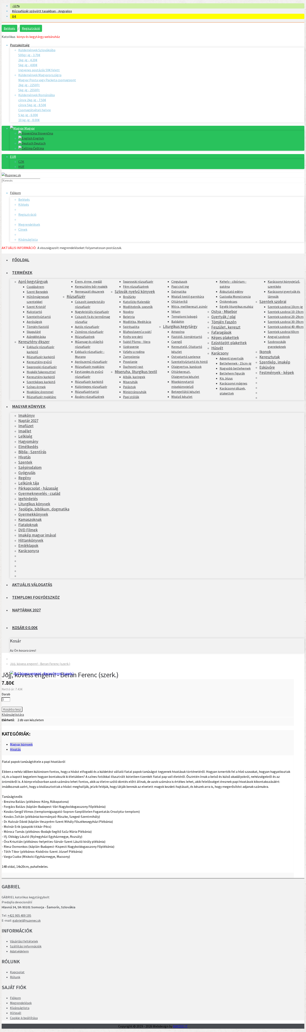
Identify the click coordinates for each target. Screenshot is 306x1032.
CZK (21, 161)
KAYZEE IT (180, 1026)
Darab (6, 694)
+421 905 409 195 (19, 915)
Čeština (38, 148)
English (38, 138)
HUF (21, 166)
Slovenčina (45, 133)
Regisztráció (31, 28)
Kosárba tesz (12, 709)
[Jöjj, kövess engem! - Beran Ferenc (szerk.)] (41, 673)
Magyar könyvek (21, 744)
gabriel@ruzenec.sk (26, 920)
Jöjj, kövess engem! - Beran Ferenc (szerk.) (40, 664)
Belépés (9, 28)
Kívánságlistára (13, 714)
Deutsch (39, 143)
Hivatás (15, 749)
